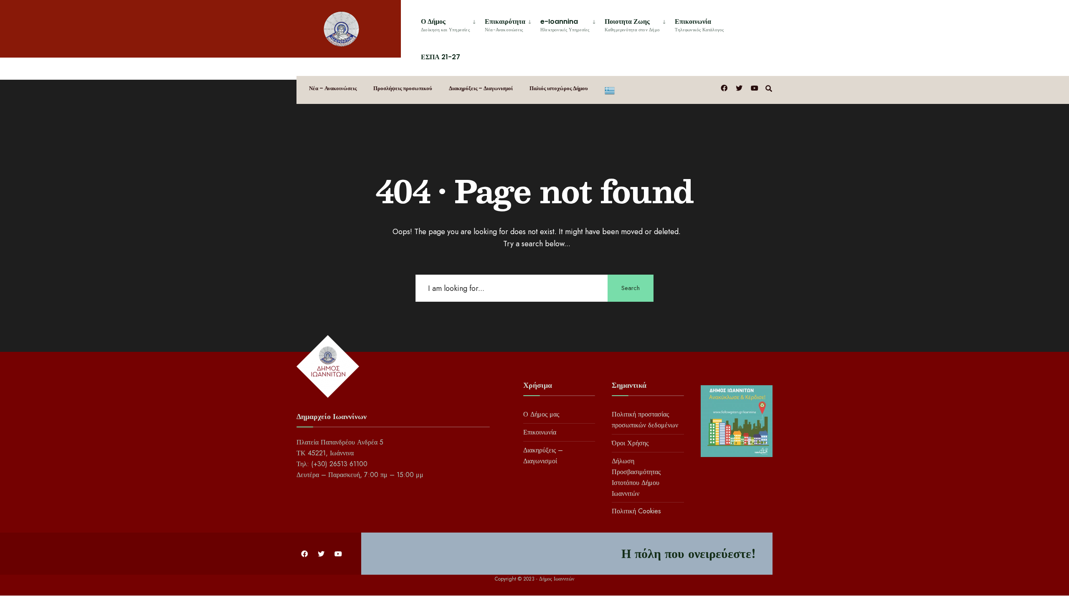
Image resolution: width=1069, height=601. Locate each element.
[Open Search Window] (768, 88)
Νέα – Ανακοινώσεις (333, 88)
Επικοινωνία (699, 25)
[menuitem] (449, 23)
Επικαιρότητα (505, 25)
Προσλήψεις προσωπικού (402, 88)
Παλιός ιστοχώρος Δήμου (558, 88)
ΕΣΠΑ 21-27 (440, 57)
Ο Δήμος (445, 25)
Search (630, 288)
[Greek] (610, 90)
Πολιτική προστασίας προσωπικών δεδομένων (645, 419)
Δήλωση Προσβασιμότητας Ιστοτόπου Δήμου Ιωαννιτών (636, 477)
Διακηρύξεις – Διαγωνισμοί (481, 88)
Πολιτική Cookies (636, 511)
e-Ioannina (565, 25)
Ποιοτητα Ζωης (632, 25)
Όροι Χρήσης (630, 443)
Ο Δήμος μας (541, 414)
